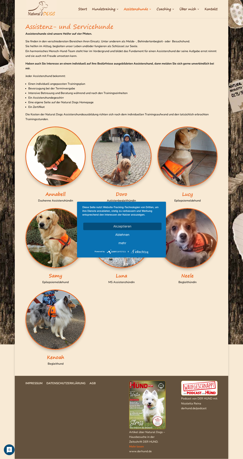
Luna (121, 276)
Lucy (187, 194)
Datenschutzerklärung (66, 383)
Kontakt (211, 10)
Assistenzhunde (136, 10)
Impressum (34, 383)
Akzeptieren (122, 226)
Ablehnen (122, 234)
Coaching (164, 10)
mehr (122, 243)
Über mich (187, 10)
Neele (187, 276)
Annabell (55, 194)
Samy (55, 276)
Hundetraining (103, 10)
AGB (92, 383)
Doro (121, 194)
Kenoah (55, 357)
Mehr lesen (136, 447)
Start (82, 10)
